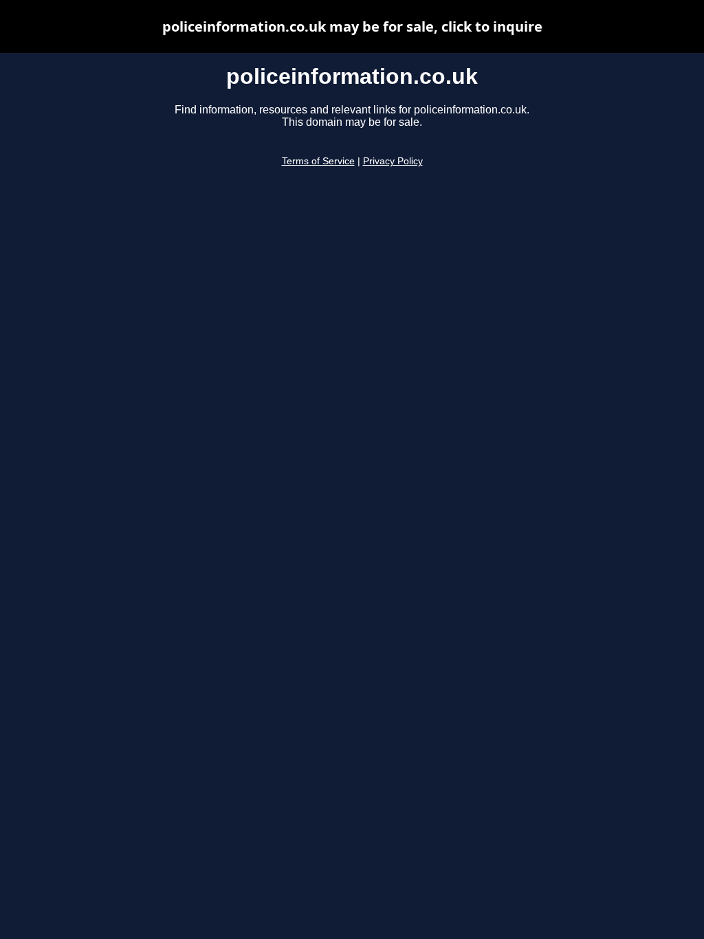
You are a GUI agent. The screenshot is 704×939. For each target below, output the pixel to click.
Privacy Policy (393, 161)
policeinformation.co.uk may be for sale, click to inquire (352, 26)
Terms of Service (318, 161)
